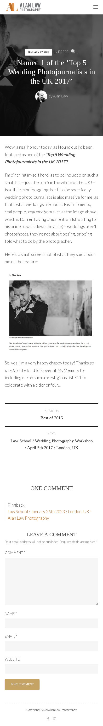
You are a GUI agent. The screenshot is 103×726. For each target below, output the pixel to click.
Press (63, 52)
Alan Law (60, 96)
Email (11, 636)
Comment (15, 552)
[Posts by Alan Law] (41, 96)
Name (11, 613)
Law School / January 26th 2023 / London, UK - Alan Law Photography (50, 515)
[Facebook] (48, 718)
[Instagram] (54, 718)
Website (12, 659)
